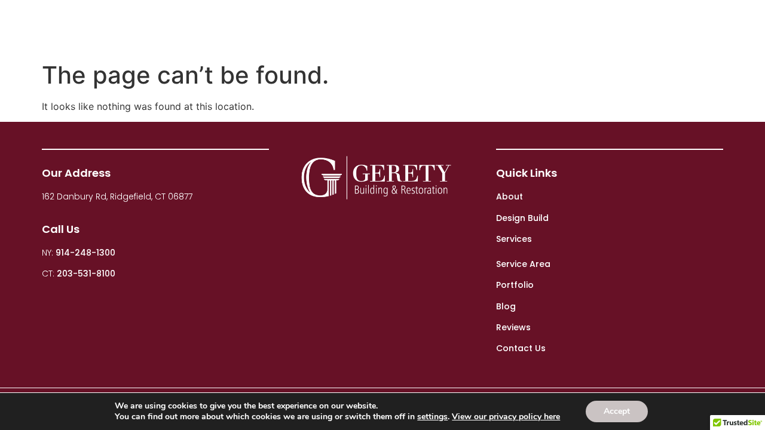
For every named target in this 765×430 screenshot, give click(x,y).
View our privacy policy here (506, 416)
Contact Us (706, 28)
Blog (582, 28)
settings (432, 416)
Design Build (388, 28)
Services (460, 28)
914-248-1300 (85, 253)
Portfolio (526, 28)
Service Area (523, 264)
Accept (617, 411)
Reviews (636, 28)
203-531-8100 (86, 274)
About (309, 28)
